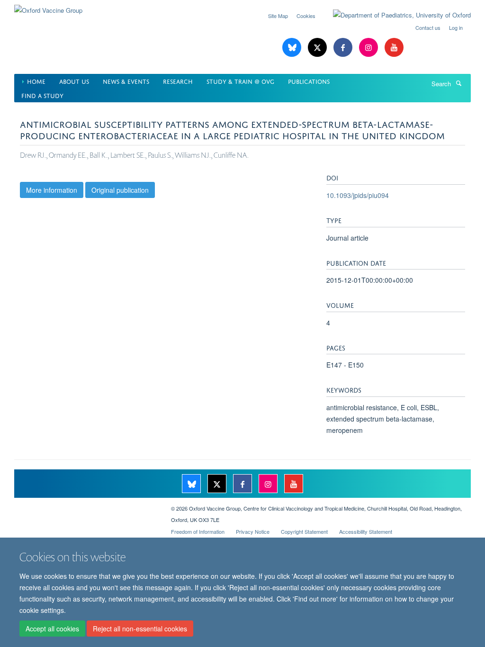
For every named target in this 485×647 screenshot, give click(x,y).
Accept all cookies (52, 628)
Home (36, 80)
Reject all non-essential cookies (140, 628)
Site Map (278, 15)
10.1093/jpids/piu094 (357, 195)
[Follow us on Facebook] (343, 47)
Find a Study (42, 94)
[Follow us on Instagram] (369, 47)
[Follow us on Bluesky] (292, 47)
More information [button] (51, 190)
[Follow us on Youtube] (394, 47)
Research (178, 80)
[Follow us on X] (318, 47)
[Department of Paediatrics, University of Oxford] (395, 15)
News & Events (126, 80)
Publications (309, 80)
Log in (456, 27)
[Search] (458, 83)
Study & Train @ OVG (240, 80)
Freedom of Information (198, 531)
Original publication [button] (120, 190)
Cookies (305, 15)
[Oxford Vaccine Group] (48, 6)
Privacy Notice (252, 531)
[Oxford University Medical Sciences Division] (85, 505)
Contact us (427, 27)
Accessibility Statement (365, 531)
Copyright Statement (304, 531)
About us (74, 80)
